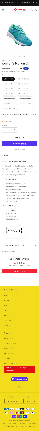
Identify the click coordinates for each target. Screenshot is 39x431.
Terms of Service (10, 343)
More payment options (19, 149)
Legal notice (32, 426)
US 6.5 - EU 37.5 (25, 79)
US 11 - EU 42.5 (10, 103)
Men (5, 305)
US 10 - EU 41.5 (10, 98)
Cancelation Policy (10, 363)
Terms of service (32, 423)
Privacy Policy (9, 339)
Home (6, 296)
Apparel (7, 315)
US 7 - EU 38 (9, 84)
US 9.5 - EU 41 (24, 94)
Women (7, 300)
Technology (8, 320)
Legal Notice (8, 348)
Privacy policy (22, 423)
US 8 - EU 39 (9, 89)
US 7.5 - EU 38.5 (25, 84)
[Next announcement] (36, 2)
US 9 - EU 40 (9, 94)
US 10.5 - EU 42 (26, 98)
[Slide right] (24, 56)
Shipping (11, 71)
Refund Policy (9, 353)
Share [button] (6, 155)
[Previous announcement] (2, 2)
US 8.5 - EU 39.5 (25, 89)
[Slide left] (14, 56)
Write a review (19, 271)
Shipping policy (9, 426)
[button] (2, 9)
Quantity (4, 126)
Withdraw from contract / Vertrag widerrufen (18, 369)
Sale (5, 310)
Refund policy (12, 423)
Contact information (21, 426)
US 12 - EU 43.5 (10, 108)
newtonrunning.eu (18, 420)
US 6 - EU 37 (8, 79)
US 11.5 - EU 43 (26, 103)
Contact (7, 325)
